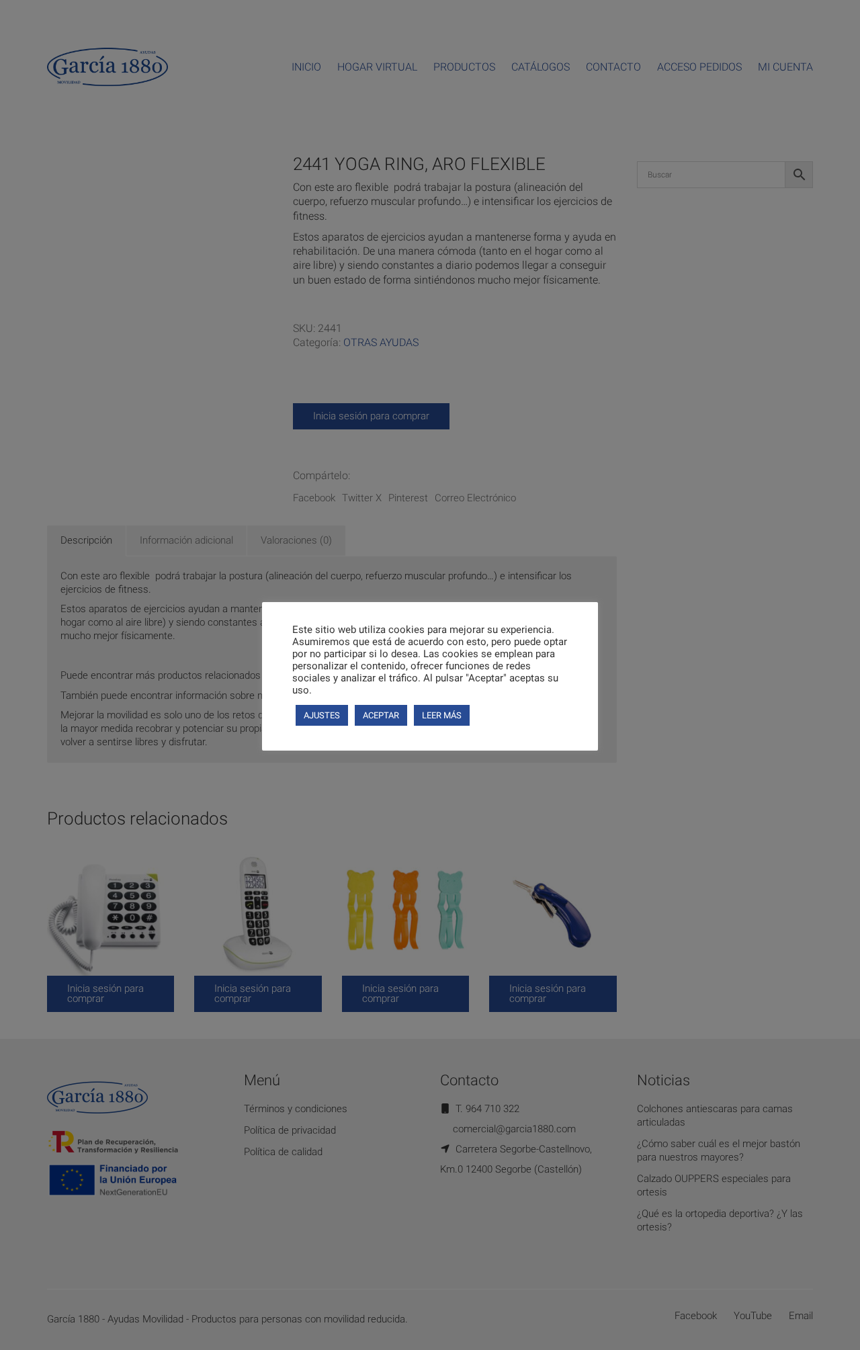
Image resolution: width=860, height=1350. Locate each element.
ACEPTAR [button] (381, 715)
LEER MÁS (442, 715)
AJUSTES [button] (322, 715)
